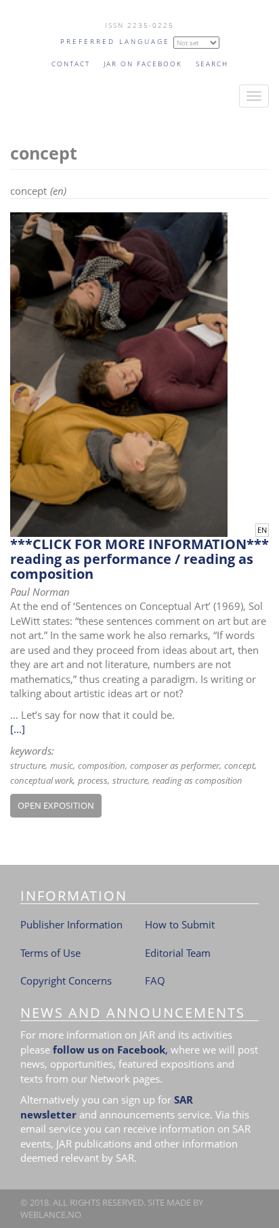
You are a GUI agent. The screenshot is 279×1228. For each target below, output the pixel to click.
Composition (101, 765)
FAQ (155, 980)
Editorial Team (178, 953)
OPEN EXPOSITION (56, 805)
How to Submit (180, 924)
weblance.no (50, 1214)
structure (27, 765)
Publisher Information (71, 924)
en (262, 530)
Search (212, 63)
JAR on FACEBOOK (143, 63)
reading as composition (197, 780)
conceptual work (41, 780)
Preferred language (115, 41)
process (93, 780)
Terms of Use (50, 953)
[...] (17, 729)
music (61, 765)
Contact (70, 63)
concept (239, 765)
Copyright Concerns (66, 980)
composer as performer (174, 765)
